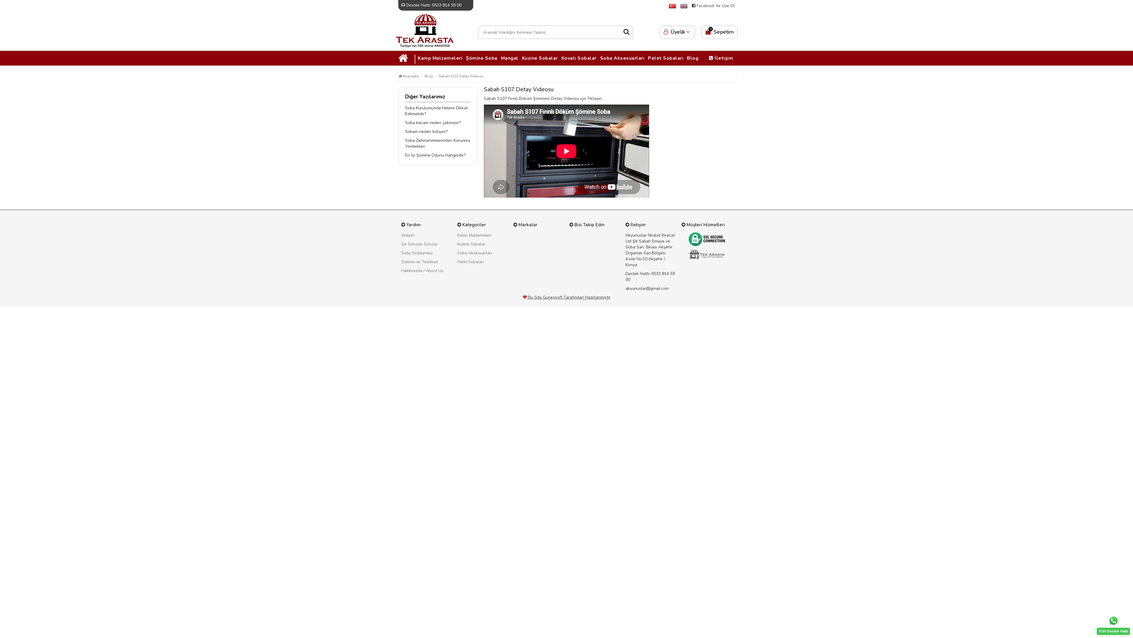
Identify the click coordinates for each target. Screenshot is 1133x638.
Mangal (509, 58)
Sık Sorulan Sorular (419, 244)
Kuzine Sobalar (540, 58)
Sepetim (721, 31)
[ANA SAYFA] (672, 6)
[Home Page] (683, 6)
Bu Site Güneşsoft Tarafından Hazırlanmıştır (568, 297)
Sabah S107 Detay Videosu (461, 76)
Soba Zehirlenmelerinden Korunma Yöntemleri (437, 143)
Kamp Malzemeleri (440, 58)
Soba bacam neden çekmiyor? (433, 123)
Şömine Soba (481, 58)
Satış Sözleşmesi (417, 253)
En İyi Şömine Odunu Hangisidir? (435, 155)
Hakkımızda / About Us (422, 271)
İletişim (723, 58)
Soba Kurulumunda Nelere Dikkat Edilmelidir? (436, 111)
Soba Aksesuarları (622, 58)
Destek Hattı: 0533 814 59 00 (433, 5)
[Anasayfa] (424, 30)
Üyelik (678, 31)
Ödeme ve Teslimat (419, 262)
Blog (692, 58)
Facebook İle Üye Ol (715, 6)
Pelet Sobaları (665, 58)
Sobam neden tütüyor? (426, 131)
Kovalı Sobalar (579, 58)
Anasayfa (410, 76)
